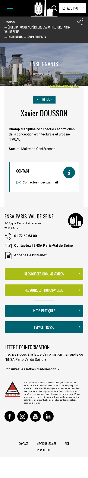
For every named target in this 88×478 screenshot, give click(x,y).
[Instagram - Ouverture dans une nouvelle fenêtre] (22, 416)
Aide (67, 443)
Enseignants (15, 37)
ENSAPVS (9, 22)
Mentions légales (46, 443)
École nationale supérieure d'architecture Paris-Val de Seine (37, 29)
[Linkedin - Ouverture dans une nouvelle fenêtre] (48, 416)
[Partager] (80, 22)
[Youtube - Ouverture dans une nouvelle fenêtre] (35, 416)
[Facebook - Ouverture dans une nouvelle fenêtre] (9, 416)
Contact (23, 443)
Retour (46, 99)
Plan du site (44, 450)
